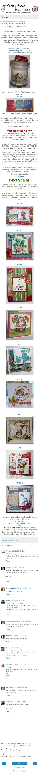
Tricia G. (9, 635)
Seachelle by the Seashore (19, 51)
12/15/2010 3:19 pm (19, 664)
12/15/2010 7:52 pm (20, 687)
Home (19, 763)
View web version (19, 767)
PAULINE (19, 483)
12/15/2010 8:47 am (17, 648)
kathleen (9, 702)
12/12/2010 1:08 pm (17, 567)
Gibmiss (9, 664)
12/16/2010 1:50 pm (19, 702)
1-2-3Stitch (19, 176)
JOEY (19, 344)
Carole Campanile (12, 621)
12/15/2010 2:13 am (19, 635)
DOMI (19, 264)
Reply (8, 561)
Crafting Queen (11, 588)
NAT (19, 448)
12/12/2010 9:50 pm (24, 588)
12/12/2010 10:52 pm (18, 600)
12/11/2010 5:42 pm (18, 551)
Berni (8, 567)
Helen (8, 600)
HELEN (19, 96)
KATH (19, 379)
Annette (9, 551)
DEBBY (20, 230)
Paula (8, 648)
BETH (19, 204)
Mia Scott (9, 687)
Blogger (23, 771)
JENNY (19, 308)
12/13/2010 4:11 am (25, 621)
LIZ (19, 414)
